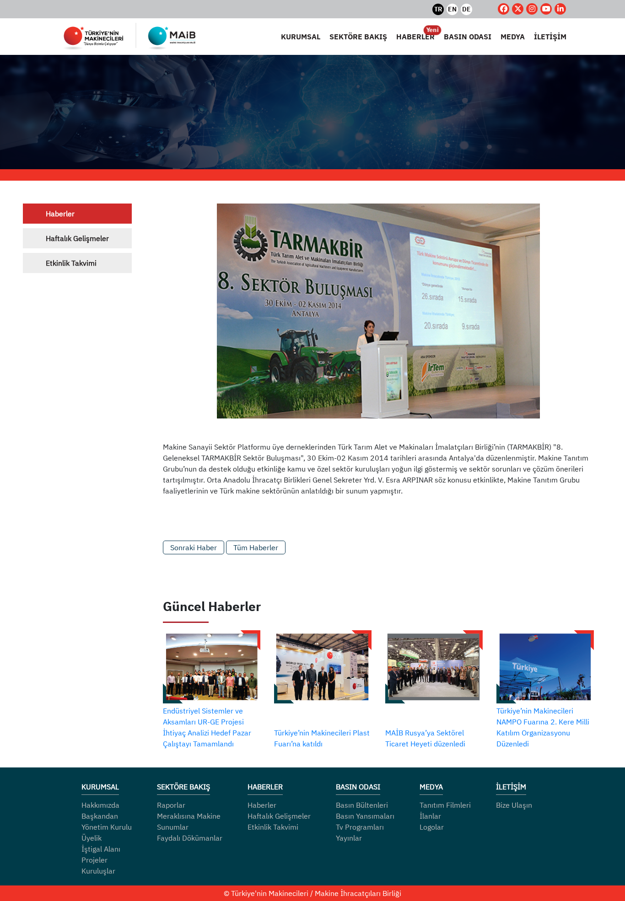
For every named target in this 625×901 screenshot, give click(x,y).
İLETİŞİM (550, 36)
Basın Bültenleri (362, 805)
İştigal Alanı (100, 848)
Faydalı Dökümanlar (189, 837)
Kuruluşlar (98, 870)
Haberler (60, 213)
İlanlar (430, 816)
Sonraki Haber (193, 547)
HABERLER (415, 36)
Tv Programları (360, 826)
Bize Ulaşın (514, 805)
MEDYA (513, 36)
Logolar (432, 826)
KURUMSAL (300, 36)
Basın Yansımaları (365, 816)
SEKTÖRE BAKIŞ (358, 36)
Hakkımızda (100, 805)
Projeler (94, 859)
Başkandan (99, 816)
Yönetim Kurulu (106, 826)
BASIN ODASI (467, 36)
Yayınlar (349, 837)
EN (452, 9)
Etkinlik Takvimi (71, 263)
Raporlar (171, 805)
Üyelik (91, 837)
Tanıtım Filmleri (445, 805)
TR (438, 9)
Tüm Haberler (255, 547)
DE (466, 9)
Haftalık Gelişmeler (77, 238)
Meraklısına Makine (189, 816)
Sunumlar (173, 826)
